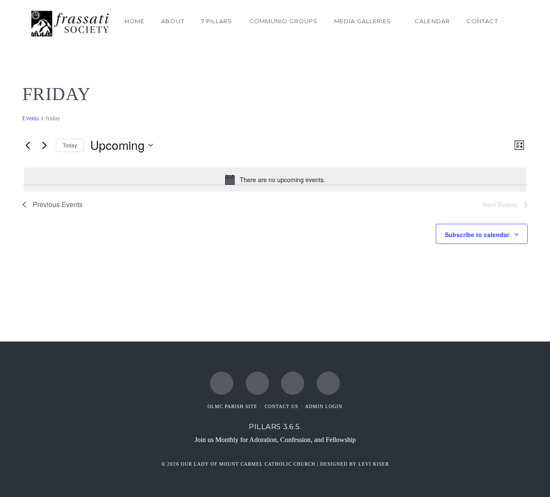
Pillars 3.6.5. (275, 426)
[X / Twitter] (257, 383)
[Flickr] (328, 383)
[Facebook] (221, 383)
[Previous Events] (27, 145)
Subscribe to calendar (477, 234)
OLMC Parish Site (232, 406)
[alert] (275, 180)
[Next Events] (44, 145)
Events (30, 118)
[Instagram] (292, 383)
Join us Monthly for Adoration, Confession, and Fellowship (275, 439)
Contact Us (281, 406)
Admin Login (323, 406)
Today (70, 145)
